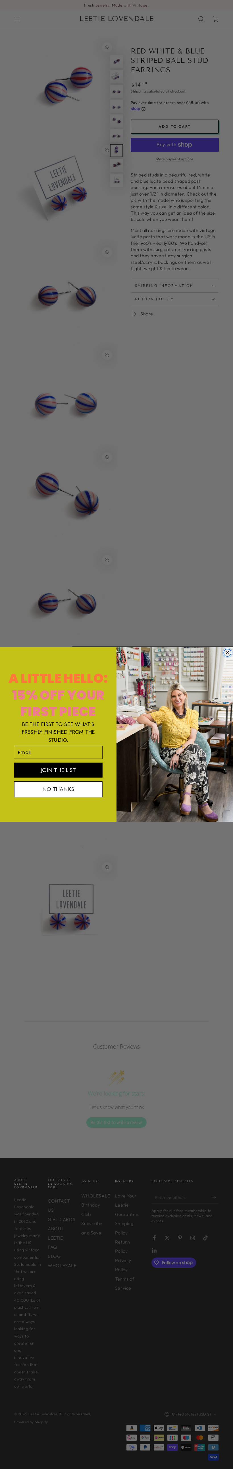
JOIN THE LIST (58, 770)
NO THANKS (58, 789)
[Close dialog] (227, 652)
